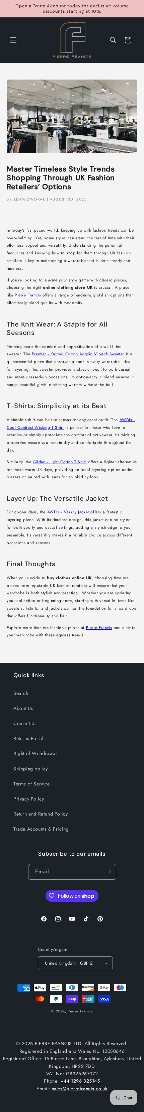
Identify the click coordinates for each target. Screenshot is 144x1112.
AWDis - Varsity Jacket (68, 512)
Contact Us (25, 723)
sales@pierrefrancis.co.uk (79, 1088)
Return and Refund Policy (40, 814)
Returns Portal (28, 738)
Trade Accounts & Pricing (41, 829)
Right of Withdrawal (35, 753)
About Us (23, 708)
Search (20, 693)
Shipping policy (30, 768)
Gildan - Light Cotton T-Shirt (59, 462)
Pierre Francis (28, 295)
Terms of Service (31, 783)
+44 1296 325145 (80, 1081)
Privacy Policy (28, 798)
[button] (13, 40)
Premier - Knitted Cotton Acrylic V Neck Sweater (78, 354)
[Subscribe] (108, 872)
